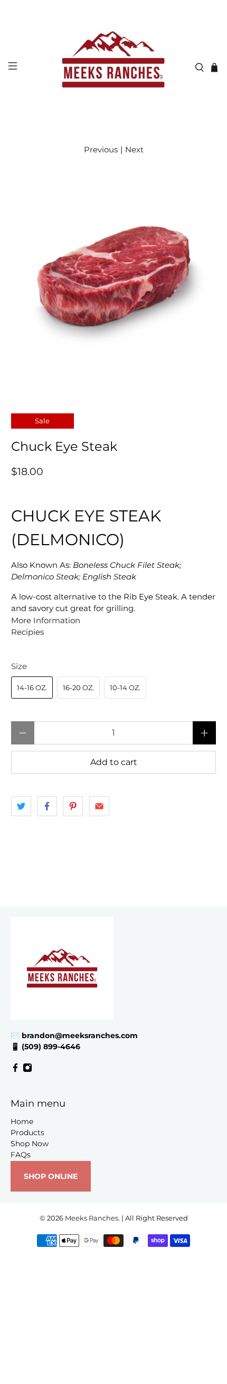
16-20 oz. (78, 687)
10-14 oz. (125, 687)
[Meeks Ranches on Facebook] (15, 1070)
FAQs (21, 1154)
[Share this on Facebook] (47, 806)
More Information (45, 620)
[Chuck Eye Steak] (113, 279)
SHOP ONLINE (51, 1176)
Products (27, 1132)
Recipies (27, 632)
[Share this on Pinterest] (73, 806)
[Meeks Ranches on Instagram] (27, 1070)
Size (19, 666)
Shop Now (30, 1143)
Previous (101, 149)
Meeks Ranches (91, 1218)
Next (134, 149)
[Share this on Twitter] (21, 806)
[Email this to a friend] (99, 806)
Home (22, 1121)
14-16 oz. (32, 687)
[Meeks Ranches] (114, 67)
